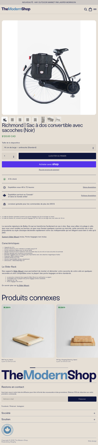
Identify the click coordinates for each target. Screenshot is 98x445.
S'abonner (82, 399)
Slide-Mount (18, 271)
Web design (92, 441)
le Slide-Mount (23, 285)
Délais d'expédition (89, 187)
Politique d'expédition (88, 195)
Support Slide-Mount (10, 237)
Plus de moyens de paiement (49, 170)
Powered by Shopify (9, 442)
